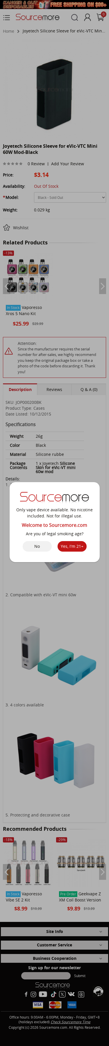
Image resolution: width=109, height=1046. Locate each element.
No (37, 546)
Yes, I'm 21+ (72, 546)
